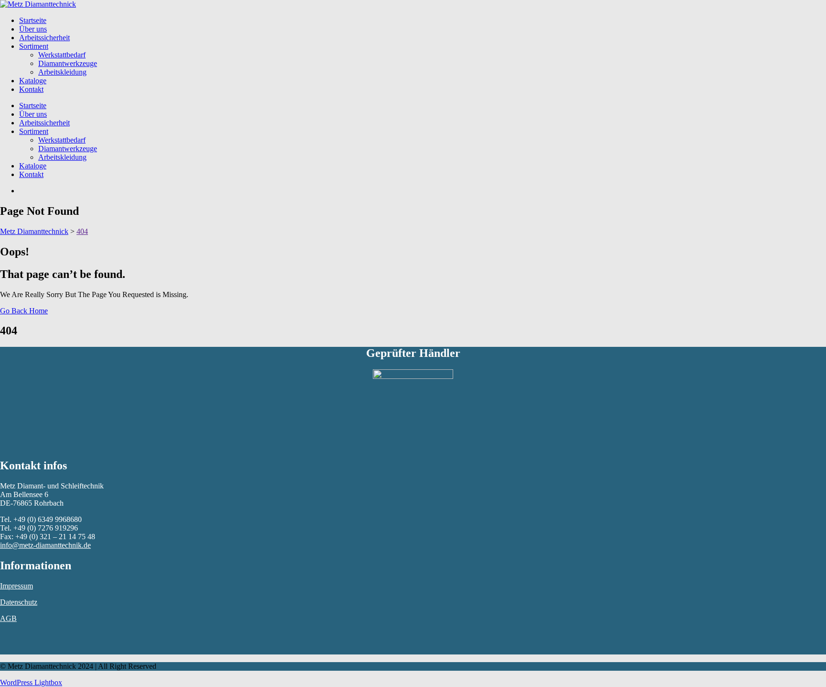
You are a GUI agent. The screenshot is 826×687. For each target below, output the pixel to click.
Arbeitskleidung (62, 72)
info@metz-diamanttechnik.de (45, 545)
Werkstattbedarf (62, 55)
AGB (8, 618)
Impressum (16, 586)
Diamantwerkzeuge (67, 63)
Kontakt (31, 89)
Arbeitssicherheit (44, 37)
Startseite (32, 20)
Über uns (33, 29)
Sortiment (33, 46)
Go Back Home (24, 311)
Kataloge (32, 81)
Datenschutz (18, 602)
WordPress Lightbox (31, 682)
